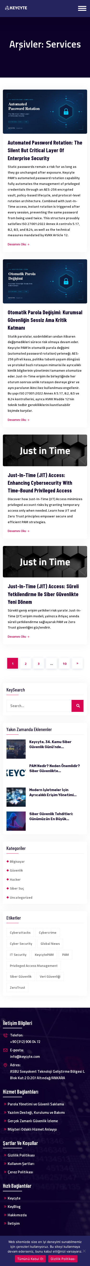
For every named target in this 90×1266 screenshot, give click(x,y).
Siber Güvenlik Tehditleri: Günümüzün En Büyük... (51, 816)
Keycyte (14, 1198)
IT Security (18, 954)
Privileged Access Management (34, 965)
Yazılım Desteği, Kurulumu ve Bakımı (36, 1112)
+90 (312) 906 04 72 (25, 1038)
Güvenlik (16, 870)
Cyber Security (21, 943)
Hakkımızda (17, 1215)
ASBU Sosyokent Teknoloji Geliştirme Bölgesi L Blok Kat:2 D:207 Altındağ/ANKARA (47, 1071)
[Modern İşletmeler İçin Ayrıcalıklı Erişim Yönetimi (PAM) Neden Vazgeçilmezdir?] (16, 797)
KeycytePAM (44, 954)
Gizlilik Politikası (21, 1155)
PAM (65, 954)
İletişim (14, 1223)
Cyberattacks (20, 932)
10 (64, 663)
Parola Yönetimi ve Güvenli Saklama (36, 1104)
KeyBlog (14, 1206)
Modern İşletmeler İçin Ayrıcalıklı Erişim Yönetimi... (53, 792)
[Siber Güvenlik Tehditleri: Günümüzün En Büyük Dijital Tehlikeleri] (16, 821)
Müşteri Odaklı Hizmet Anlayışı (32, 1129)
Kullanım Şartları (21, 1163)
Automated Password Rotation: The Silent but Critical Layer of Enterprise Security (45, 150)
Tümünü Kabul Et (30, 1259)
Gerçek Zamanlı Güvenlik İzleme (33, 1121)
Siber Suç (17, 888)
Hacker (15, 879)
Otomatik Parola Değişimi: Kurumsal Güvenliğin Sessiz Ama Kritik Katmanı (45, 320)
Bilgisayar (17, 861)
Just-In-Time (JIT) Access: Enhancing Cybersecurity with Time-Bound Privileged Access (40, 483)
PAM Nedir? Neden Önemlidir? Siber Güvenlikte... (54, 768)
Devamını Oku (17, 244)
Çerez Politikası (20, 1172)
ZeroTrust (17, 987)
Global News (50, 943)
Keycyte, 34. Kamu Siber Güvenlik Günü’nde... (50, 744)
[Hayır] (84, 1250)
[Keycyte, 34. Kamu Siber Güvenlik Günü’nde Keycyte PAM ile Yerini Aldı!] (16, 749)
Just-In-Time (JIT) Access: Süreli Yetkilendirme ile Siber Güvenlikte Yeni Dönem (43, 594)
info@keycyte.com (25, 1053)
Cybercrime (47, 932)
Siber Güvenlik (20, 976)
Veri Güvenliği (50, 976)
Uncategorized (21, 897)
